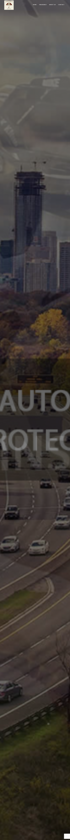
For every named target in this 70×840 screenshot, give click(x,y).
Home (35, 4)
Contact (61, 4)
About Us (52, 4)
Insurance (43, 4)
